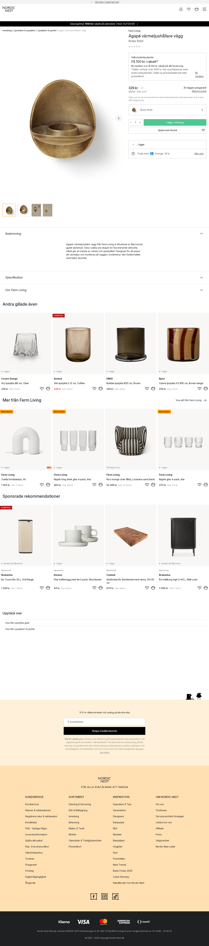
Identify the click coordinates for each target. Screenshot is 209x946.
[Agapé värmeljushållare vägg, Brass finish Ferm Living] (62, 117)
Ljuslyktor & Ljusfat (47, 30)
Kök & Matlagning (78, 810)
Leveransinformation (36, 834)
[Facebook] (93, 896)
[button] (134, 47)
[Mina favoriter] (189, 9)
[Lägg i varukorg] (48, 388)
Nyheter (117, 834)
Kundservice (32, 804)
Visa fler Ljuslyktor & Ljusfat (19, 629)
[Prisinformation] (142, 87)
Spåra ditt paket (33, 840)
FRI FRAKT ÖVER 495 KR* (107, 2)
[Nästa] (118, 118)
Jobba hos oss (164, 822)
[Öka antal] (140, 122)
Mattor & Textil (76, 828)
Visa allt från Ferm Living (188, 400)
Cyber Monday (121, 876)
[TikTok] (115, 896)
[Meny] (204, 9)
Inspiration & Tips (122, 804)
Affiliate (160, 828)
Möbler (72, 834)
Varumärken (119, 810)
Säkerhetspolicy (34, 852)
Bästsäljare (119, 840)
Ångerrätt (30, 882)
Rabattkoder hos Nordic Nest (128, 882)
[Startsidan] (9, 9)
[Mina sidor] (181, 9)
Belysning (74, 822)
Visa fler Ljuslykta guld (17, 622)
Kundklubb (31, 822)
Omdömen (161, 810)
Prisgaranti (31, 864)
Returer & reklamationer (38, 810)
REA (115, 828)
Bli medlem (199, 74)
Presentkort (75, 846)
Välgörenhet (162, 840)
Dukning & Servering (80, 804)
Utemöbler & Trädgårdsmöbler (85, 840)
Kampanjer (118, 822)
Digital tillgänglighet (35, 876)
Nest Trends (119, 864)
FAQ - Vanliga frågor (36, 828)
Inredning (7, 30)
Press (159, 834)
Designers (118, 816)
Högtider (117, 846)
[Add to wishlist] (41, 388)
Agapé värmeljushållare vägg (72, 30)
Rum (115, 852)
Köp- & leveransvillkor (37, 846)
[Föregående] (6, 118)
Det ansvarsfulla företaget (170, 816)
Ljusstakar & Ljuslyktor (25, 30)
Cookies (29, 858)
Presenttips (119, 858)
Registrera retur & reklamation (41, 816)
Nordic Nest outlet (165, 846)
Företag (29, 870)
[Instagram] (104, 896)
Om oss (160, 804)
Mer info (199, 153)
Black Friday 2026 (122, 870)
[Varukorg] (197, 9)
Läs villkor (104, 752)
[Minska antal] (131, 122)
